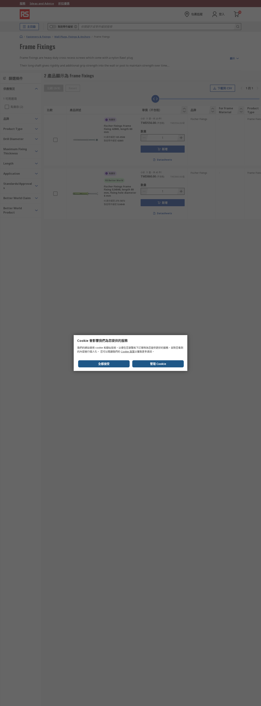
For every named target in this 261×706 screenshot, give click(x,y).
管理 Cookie (158, 364)
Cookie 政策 (128, 351)
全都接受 (104, 364)
